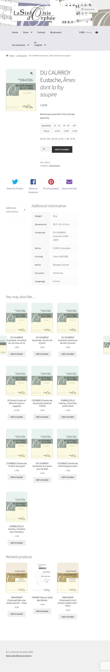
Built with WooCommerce (18, 655)
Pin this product (51, 188)
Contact (41, 32)
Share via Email (69, 188)
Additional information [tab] (12, 209)
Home (15, 32)
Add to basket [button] (16, 354)
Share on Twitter (15, 188)
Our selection (18, 45)
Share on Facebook (33, 190)
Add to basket (62, 149)
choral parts (22, 55)
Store (26, 32)
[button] (31, 73)
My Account (55, 32)
